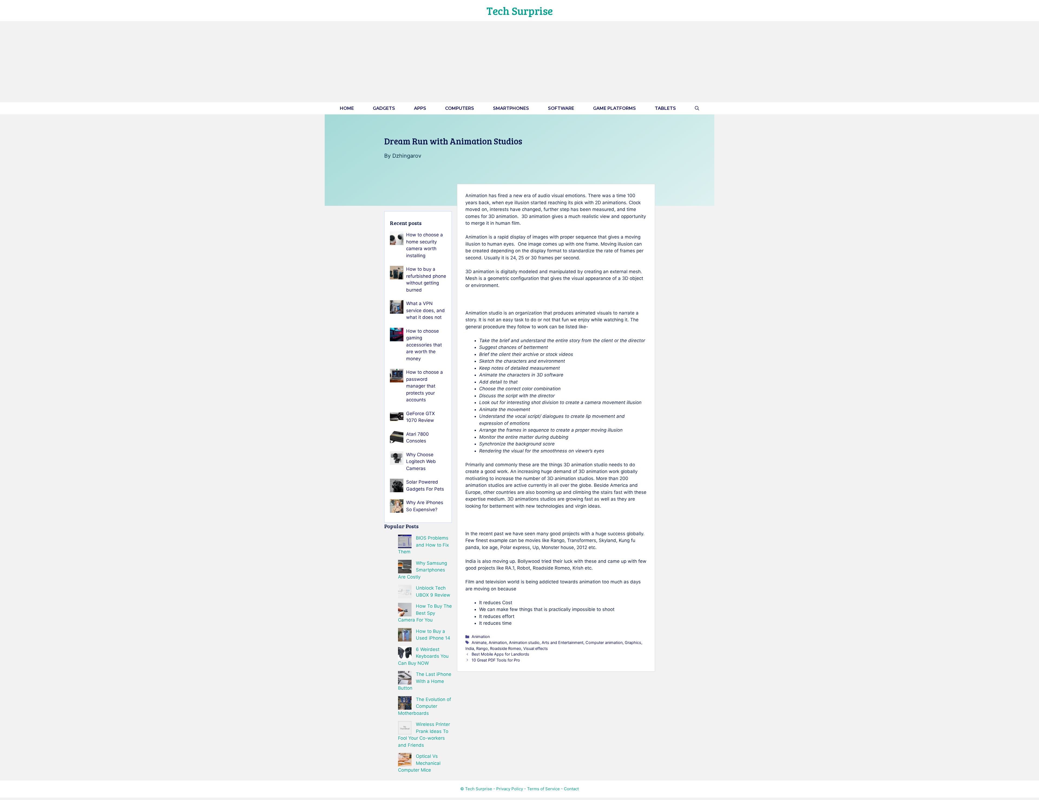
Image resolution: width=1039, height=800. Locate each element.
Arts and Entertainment (562, 642)
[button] (697, 108)
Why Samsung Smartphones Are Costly (422, 570)
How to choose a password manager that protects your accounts (424, 385)
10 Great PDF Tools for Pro (496, 660)
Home (347, 108)
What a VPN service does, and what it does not (425, 310)
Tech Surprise (519, 10)
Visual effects (535, 648)
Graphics (633, 642)
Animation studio (524, 642)
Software (561, 108)
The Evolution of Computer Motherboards (424, 706)
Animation (481, 636)
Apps (420, 108)
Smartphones (511, 108)
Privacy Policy (509, 788)
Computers (459, 108)
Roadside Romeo (505, 648)
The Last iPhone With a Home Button (424, 681)
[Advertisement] (519, 62)
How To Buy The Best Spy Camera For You (425, 613)
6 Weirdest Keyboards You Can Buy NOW (423, 656)
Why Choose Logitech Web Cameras (421, 461)
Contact (571, 788)
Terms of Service (543, 788)
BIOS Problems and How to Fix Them (423, 544)
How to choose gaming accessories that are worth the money (424, 344)
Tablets (665, 108)
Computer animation (604, 642)
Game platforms (614, 108)
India (469, 648)
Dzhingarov (406, 156)
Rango (482, 648)
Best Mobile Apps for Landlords (500, 654)
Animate (479, 642)
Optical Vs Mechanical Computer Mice (419, 763)
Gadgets (384, 108)
